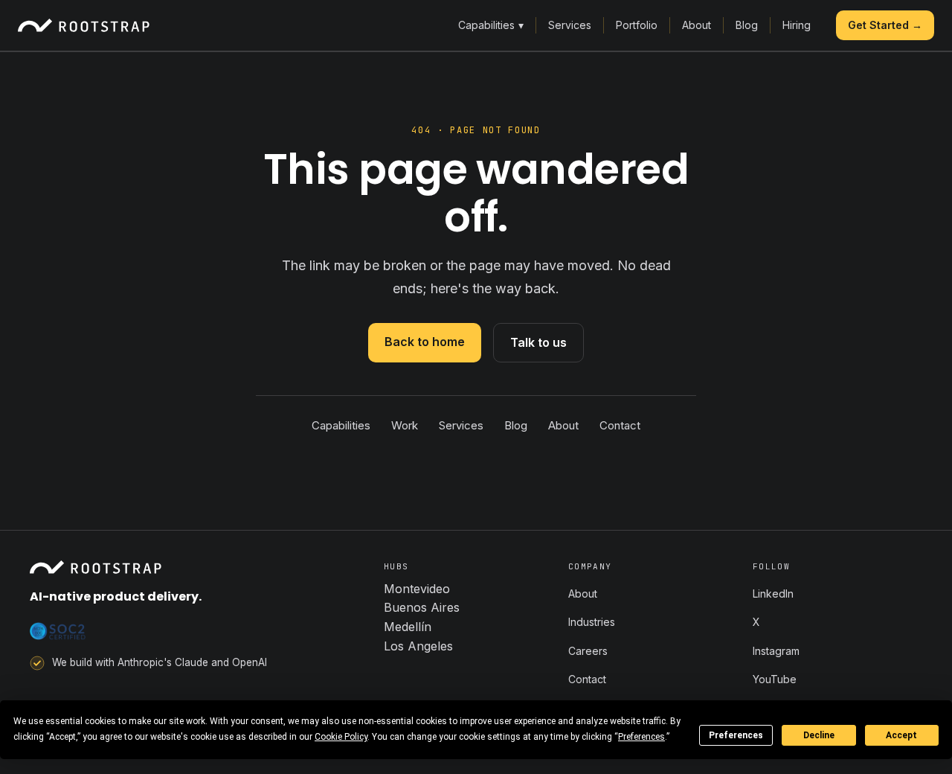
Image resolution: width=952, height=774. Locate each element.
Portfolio (636, 25)
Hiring (796, 25)
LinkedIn (773, 593)
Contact (619, 425)
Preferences (736, 735)
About (696, 25)
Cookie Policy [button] (341, 737)
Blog (747, 25)
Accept (901, 735)
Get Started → (885, 25)
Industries (591, 621)
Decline (818, 735)
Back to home (425, 341)
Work (404, 425)
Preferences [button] (641, 737)
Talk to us (538, 342)
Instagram (776, 651)
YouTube (775, 679)
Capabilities (491, 25)
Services (569, 25)
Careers (588, 651)
